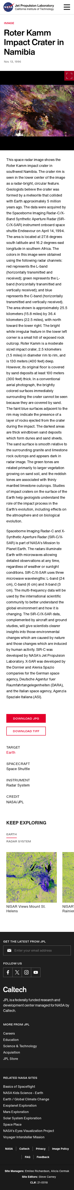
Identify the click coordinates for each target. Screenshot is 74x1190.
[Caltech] (14, 989)
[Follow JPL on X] (17, 972)
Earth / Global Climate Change (26, 1099)
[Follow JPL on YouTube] (35, 972)
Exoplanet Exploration (20, 1105)
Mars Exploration (16, 1111)
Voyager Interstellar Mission (24, 1137)
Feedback (43, 1157)
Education (11, 1039)
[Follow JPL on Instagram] (26, 972)
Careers (9, 1033)
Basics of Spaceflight (19, 1086)
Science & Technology (20, 1046)
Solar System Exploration (22, 1118)
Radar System (18, 841)
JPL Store (10, 1058)
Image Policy (60, 1149)
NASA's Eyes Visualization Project (28, 1130)
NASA (9, 1149)
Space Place (12, 1124)
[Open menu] (67, 7)
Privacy (41, 1149)
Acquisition (11, 1052)
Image (9, 23)
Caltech (24, 1149)
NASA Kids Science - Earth (23, 1092)
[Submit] (8, 950)
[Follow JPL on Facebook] (8, 972)
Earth (10, 752)
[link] (37, 110)
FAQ (27, 1157)
